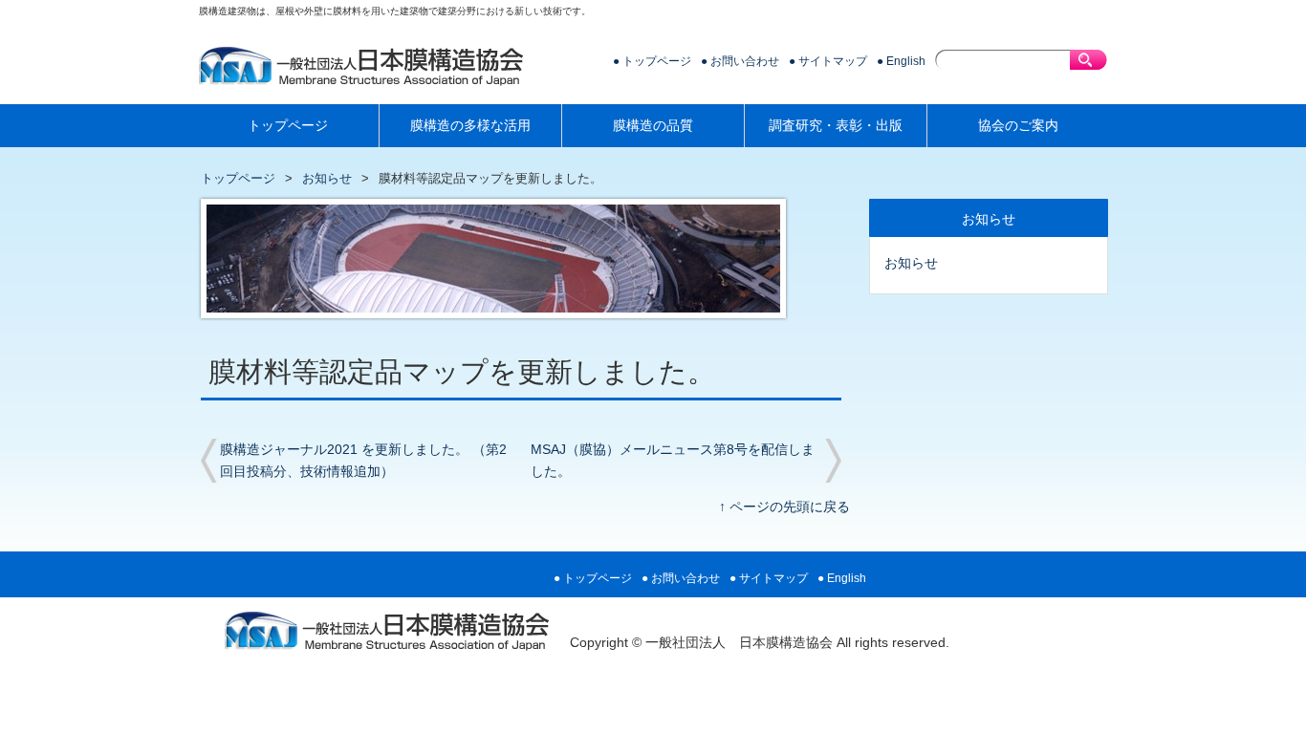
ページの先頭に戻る (789, 507)
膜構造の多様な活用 (470, 126)
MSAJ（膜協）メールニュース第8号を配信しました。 (673, 461)
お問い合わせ (744, 61)
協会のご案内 (1018, 126)
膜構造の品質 (653, 126)
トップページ (656, 61)
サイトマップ (832, 61)
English (905, 61)
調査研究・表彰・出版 (836, 126)
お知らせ (327, 178)
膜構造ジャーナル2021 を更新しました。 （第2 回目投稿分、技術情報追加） (363, 461)
